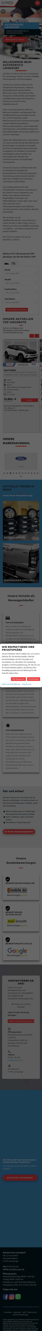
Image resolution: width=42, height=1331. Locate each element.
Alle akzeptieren (18, 679)
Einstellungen (33, 679)
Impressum (26, 684)
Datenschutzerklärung (11, 684)
